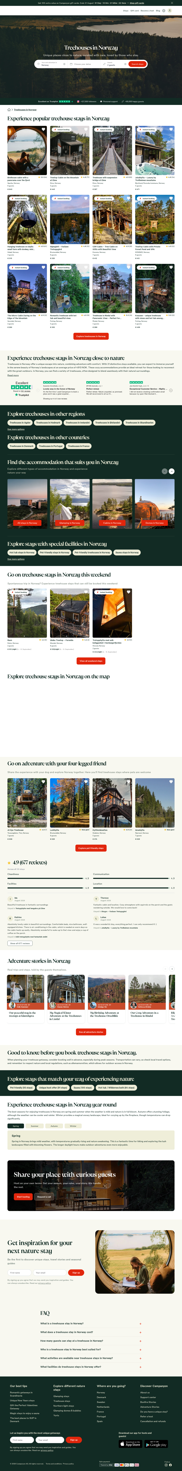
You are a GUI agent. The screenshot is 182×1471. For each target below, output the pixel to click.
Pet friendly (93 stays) (21, 1087)
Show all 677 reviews (20, 943)
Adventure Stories (149, 1407)
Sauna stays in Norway (127, 552)
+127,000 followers (88, 101)
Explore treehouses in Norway (91, 336)
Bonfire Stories (148, 1402)
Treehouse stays (61, 1401)
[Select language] (163, 10)
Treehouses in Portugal (50, 446)
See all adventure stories (91, 1032)
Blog (158, 10)
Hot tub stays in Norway (22, 552)
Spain (100, 1421)
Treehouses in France (78, 446)
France (100, 1411)
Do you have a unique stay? (154, 1411)
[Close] (172, 3)
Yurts (56, 1415)
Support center (148, 1397)
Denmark (101, 1397)
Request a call (44, 1197)
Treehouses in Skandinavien (139, 422)
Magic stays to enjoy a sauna (24, 1413)
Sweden (101, 1402)
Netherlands (103, 1407)
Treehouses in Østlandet (107, 422)
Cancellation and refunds (153, 1421)
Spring (16, 1126)
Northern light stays (63, 1405)
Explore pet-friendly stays (91, 848)
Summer (34, 1126)
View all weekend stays (91, 661)
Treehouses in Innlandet (78, 422)
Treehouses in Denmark (21, 446)
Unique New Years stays (22, 1400)
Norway (101, 1392)
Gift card (134, 10)
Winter (73, 1126)
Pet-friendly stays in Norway (54, 552)
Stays (125, 10)
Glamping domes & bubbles (67, 1410)
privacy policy (44, 1283)
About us (145, 1392)
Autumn (54, 1126)
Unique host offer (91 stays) (53, 1087)
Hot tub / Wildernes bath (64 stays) (116, 1087)
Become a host (147, 10)
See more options (16, 429)
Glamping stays (61, 1396)
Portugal (101, 1416)
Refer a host (146, 1416)
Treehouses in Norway (25, 109)
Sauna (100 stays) (83, 1087)
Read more (13, 375)
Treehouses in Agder (20, 422)
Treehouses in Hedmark (48, 422)
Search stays (137, 64)
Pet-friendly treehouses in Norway (92, 552)
